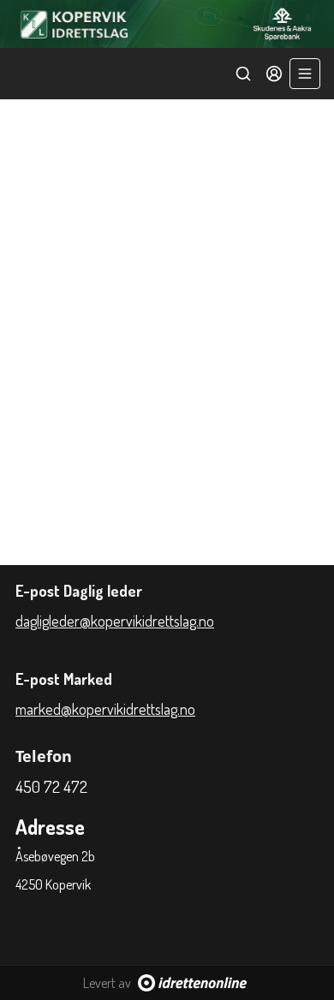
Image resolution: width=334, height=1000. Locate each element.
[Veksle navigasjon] (304, 73)
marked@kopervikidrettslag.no (105, 708)
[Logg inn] (274, 73)
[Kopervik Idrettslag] (167, 24)
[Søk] (243, 73)
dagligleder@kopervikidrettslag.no (114, 620)
